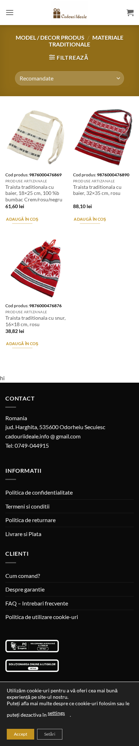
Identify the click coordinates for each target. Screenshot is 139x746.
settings (56, 713)
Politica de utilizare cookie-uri (41, 616)
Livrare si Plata (23, 533)
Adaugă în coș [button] (22, 219)
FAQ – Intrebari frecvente (36, 603)
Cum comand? (22, 575)
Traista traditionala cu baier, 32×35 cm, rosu (97, 190)
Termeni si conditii (27, 506)
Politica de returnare (30, 519)
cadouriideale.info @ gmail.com (43, 436)
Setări (49, 734)
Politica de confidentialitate (39, 492)
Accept (20, 734)
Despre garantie (25, 589)
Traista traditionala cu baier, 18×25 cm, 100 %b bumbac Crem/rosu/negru (33, 193)
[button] (9, 12)
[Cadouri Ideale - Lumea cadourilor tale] (69, 13)
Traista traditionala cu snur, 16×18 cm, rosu (35, 321)
